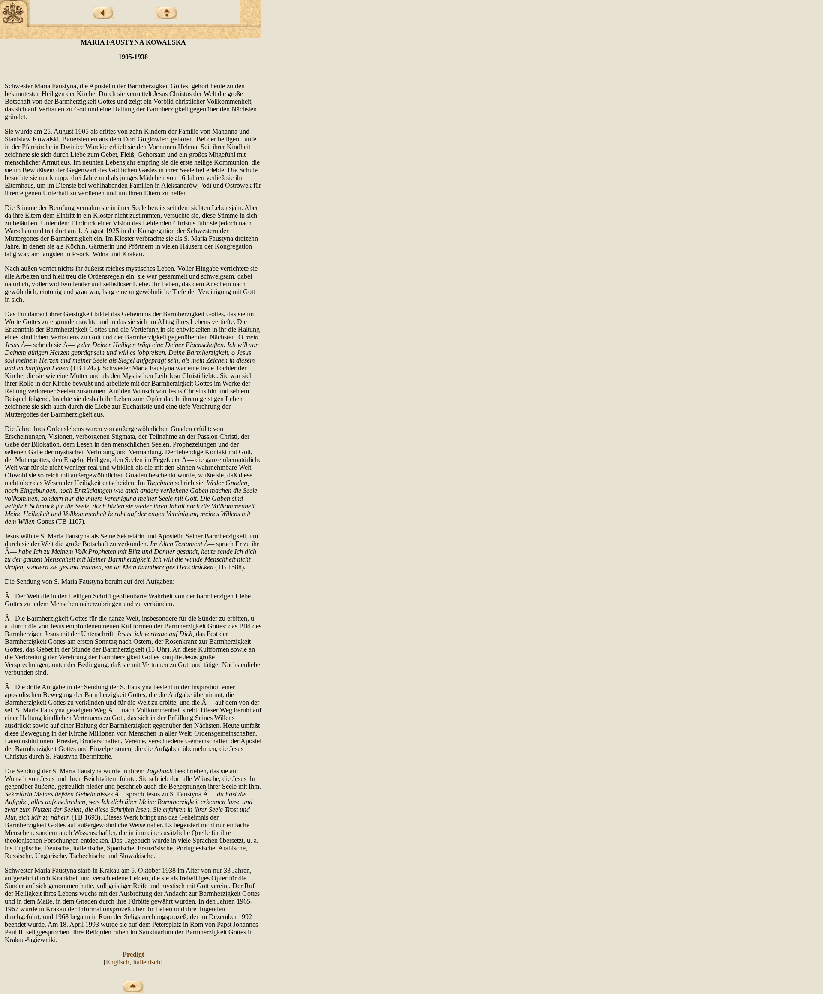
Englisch (117, 962)
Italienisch (146, 962)
